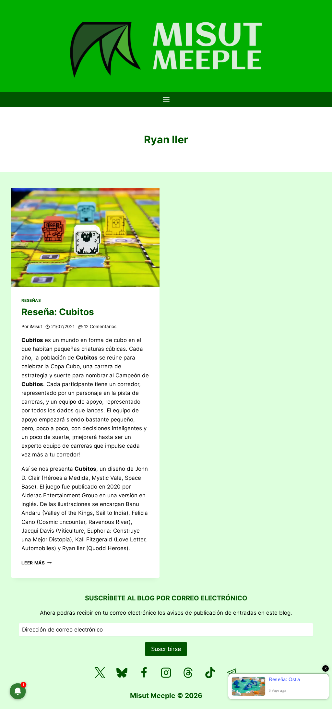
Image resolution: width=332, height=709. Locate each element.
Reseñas (31, 300)
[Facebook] (144, 673)
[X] (100, 673)
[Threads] (188, 673)
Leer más (36, 562)
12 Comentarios (100, 326)
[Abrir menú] (166, 99)
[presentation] (85, 237)
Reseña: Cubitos (57, 311)
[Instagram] (166, 673)
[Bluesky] (122, 673)
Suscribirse (166, 648)
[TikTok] (210, 673)
